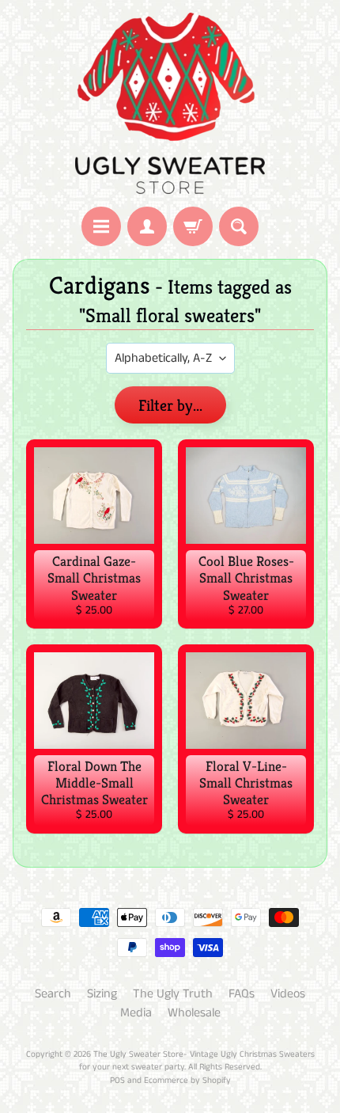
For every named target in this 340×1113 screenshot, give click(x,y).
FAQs (242, 994)
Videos (287, 994)
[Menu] (101, 226)
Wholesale (194, 1013)
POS (117, 1080)
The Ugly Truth (173, 994)
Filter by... (170, 406)
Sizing (102, 994)
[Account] (147, 226)
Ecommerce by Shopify (187, 1080)
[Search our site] (239, 226)
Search (53, 994)
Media (136, 1013)
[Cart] (193, 226)
